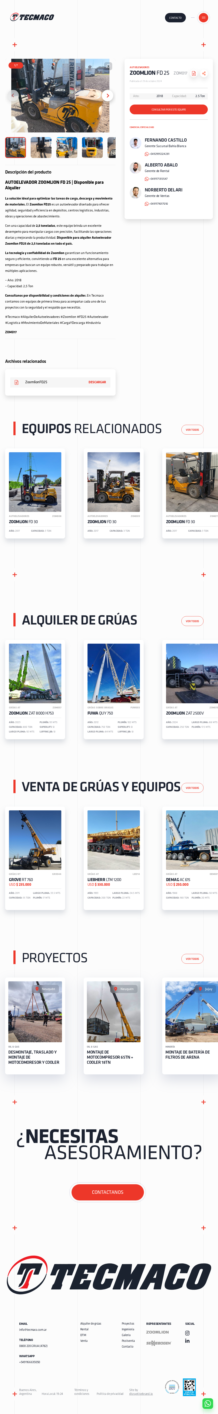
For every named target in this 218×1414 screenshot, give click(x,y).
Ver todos (192, 430)
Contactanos (107, 1192)
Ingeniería (128, 1329)
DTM (83, 1335)
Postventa (128, 1341)
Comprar (204, 1379)
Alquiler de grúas (90, 1323)
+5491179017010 (158, 203)
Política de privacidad (110, 1394)
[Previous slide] (13, 95)
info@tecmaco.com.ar (33, 1330)
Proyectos (128, 1323)
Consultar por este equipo (169, 109)
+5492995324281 (159, 154)
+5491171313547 (158, 179)
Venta (84, 1341)
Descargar (97, 382)
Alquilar (204, 1391)
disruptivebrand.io (141, 1394)
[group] (35, 493)
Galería (126, 1335)
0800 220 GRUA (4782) (33, 1346)
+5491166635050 (29, 1362)
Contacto (175, 18)
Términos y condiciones (81, 1392)
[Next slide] (107, 95)
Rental (84, 1329)
